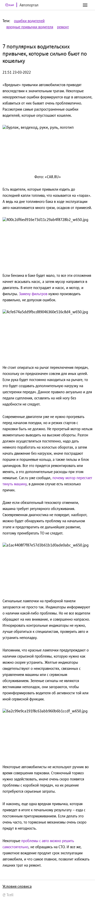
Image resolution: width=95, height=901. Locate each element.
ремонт (63, 26)
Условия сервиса (17, 886)
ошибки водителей (29, 20)
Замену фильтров (33, 293)
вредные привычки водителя (29, 26)
